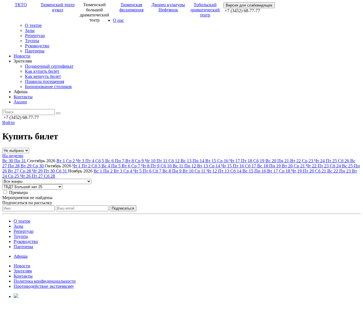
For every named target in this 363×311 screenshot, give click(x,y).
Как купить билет (42, 71)
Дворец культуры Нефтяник (168, 7)
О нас (118, 20)
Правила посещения (44, 81)
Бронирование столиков (48, 86)
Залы (30, 30)
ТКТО (21, 4)
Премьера (18, 192)
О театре (33, 25)
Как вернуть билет (43, 76)
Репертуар (35, 35)
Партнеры (35, 50)
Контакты (23, 96)
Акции (20, 101)
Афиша (21, 256)
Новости (22, 56)
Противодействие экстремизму (44, 286)
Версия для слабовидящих (249, 5)
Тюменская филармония (131, 7)
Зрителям (23, 271)
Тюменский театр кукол (58, 7)
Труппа (32, 40)
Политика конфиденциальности (45, 281)
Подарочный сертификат (49, 66)
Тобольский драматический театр (205, 9)
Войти (8, 122)
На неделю (12, 155)
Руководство (37, 45)
